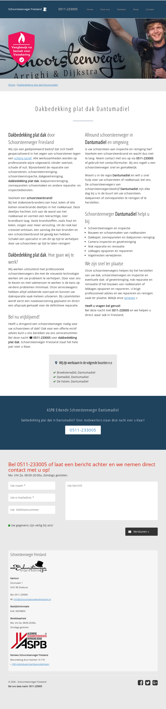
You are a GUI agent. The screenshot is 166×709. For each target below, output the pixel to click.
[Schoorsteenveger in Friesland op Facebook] (140, 683)
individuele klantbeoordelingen (30, 664)
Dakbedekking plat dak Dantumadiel (37, 85)
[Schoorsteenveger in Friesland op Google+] (155, 683)
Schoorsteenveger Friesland (25, 9)
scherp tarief (23, 158)
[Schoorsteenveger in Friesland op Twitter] (147, 683)
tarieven (129, 298)
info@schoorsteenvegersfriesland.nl (32, 599)
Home (11, 85)
